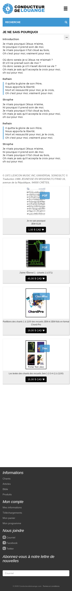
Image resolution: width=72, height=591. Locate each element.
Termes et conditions (51, 586)
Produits (7, 494)
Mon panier (9, 518)
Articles (7, 483)
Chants (6, 478)
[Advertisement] (36, 424)
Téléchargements (12, 512)
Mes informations (12, 507)
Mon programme (12, 523)
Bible (5, 489)
